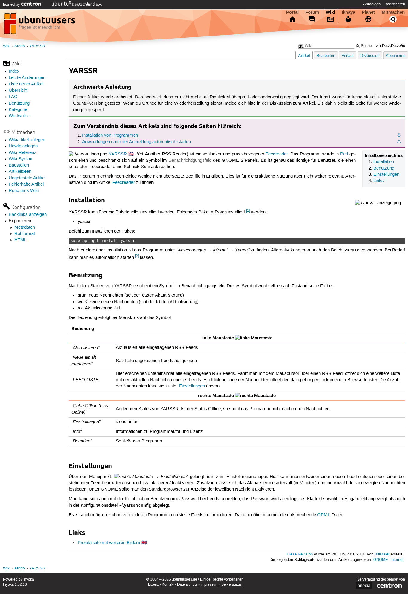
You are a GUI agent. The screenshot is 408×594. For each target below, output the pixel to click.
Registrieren (394, 4)
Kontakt (168, 584)
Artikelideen (20, 171)
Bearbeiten (326, 56)
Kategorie (18, 109)
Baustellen (19, 165)
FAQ (13, 97)
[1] (248, 210)
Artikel (304, 55)
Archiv (19, 46)
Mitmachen (393, 12)
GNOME (380, 560)
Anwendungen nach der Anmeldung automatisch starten (136, 142)
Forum (312, 12)
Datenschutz (187, 584)
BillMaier (382, 554)
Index (14, 71)
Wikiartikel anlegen (27, 140)
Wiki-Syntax (20, 159)
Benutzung (19, 103)
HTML (20, 240)
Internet (397, 560)
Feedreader (277, 154)
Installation (383, 161)
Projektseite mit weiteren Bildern (109, 543)
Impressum (209, 584)
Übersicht (18, 90)
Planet (368, 12)
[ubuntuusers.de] (40, 25)
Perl (344, 154)
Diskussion (369, 56)
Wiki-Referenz (22, 152)
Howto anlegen (23, 146)
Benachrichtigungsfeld (189, 160)
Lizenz (153, 584)
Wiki (330, 12)
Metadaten (24, 227)
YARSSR (37, 46)
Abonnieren (395, 56)
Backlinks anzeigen (28, 214)
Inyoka (28, 579)
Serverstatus (231, 584)
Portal (292, 12)
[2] (137, 256)
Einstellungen (386, 174)
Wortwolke (19, 116)
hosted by (12, 4)
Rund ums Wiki (24, 190)
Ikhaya (348, 12)
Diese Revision (300, 554)
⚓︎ (399, 135)
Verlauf (348, 56)
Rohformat (24, 233)
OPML (323, 515)
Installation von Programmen (110, 135)
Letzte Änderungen (27, 77)
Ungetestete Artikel (27, 178)
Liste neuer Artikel (26, 84)
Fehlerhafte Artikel (26, 184)
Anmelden (372, 4)
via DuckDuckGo (390, 46)
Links (378, 181)
